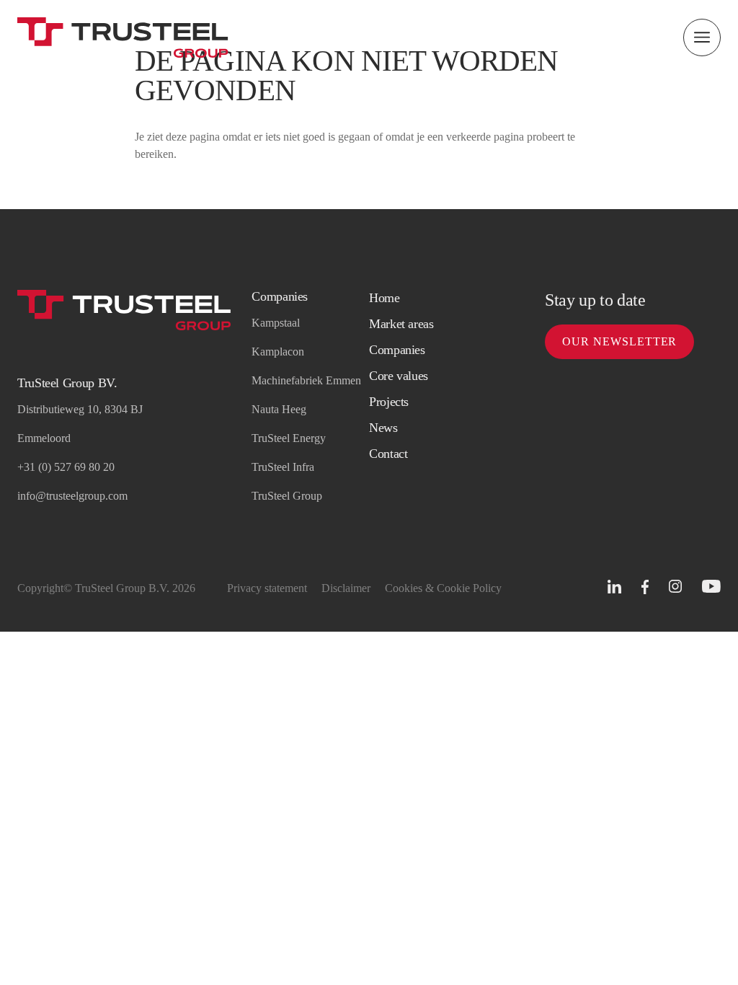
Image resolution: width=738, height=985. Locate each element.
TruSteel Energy (289, 438)
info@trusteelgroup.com (72, 496)
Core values (398, 375)
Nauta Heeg (279, 409)
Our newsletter (619, 341)
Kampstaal (276, 323)
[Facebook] (645, 587)
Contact (388, 453)
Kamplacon (278, 351)
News (383, 427)
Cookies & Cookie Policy (443, 588)
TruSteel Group (287, 496)
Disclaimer (345, 588)
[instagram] (675, 586)
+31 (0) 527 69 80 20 (66, 467)
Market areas (401, 324)
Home (384, 298)
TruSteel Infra (283, 467)
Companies (397, 350)
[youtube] (711, 586)
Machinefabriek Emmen (306, 380)
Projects (389, 401)
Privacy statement (267, 588)
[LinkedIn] (614, 586)
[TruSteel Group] (122, 37)
